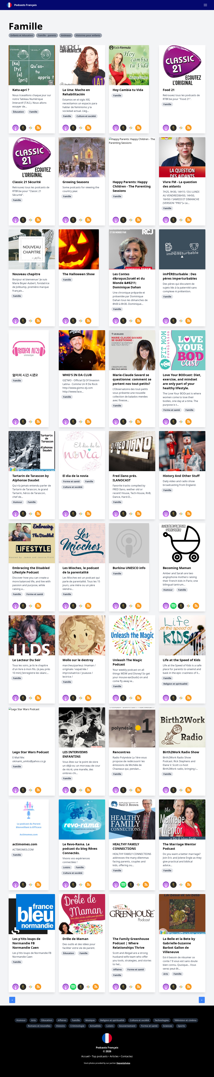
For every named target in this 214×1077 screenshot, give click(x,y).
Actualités (95, 1025)
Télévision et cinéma (185, 1020)
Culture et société (139, 1020)
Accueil (85, 1056)
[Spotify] (173, 606)
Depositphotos (123, 1063)
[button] (205, 5)
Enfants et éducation (21, 35)
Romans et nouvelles (39, 1025)
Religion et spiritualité (112, 1020)
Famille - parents (47, 35)
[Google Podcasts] (30, 128)
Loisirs (109, 1025)
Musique (90, 1020)
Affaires (62, 1020)
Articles (114, 1056)
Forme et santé (149, 1025)
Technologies (162, 1020)
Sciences (167, 1025)
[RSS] (38, 128)
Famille (76, 1020)
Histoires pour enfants (88, 35)
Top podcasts (100, 1056)
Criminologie (77, 1025)
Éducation (46, 1020)
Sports (181, 1025)
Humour (21, 1020)
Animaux (66, 35)
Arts (33, 1020)
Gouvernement (127, 1025)
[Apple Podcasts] (15, 128)
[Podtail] (23, 128)
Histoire (60, 1025)
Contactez (127, 1056)
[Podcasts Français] (107, 1038)
